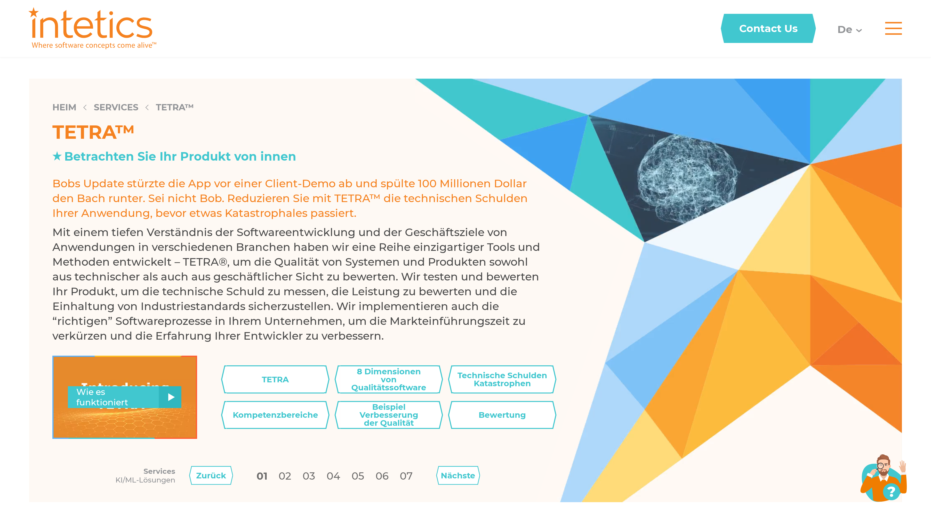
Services (116, 107)
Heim (64, 107)
